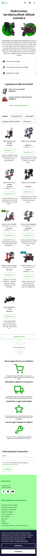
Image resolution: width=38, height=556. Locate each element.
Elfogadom (18, 552)
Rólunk (3, 521)
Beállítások (18, 546)
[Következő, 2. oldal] (19, 343)
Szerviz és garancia (7, 514)
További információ (21, 541)
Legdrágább (29, 116)
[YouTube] (13, 492)
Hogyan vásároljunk (7, 512)
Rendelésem (5, 523)
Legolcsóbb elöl (16, 116)
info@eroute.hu (6, 486)
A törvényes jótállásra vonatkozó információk (14, 526)
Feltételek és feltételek (8, 510)
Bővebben (8, 150)
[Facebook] (3, 492)
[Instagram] (8, 492)
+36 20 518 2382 (6, 488)
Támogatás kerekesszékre (9, 507)
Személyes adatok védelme (9, 505)
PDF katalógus (5, 516)
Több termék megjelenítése (18, 105)
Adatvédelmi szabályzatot (10, 464)
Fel (20, 352)
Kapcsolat (4, 519)
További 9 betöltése (19, 337)
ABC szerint (27, 121)
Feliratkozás (7, 469)
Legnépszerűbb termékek (11, 121)
